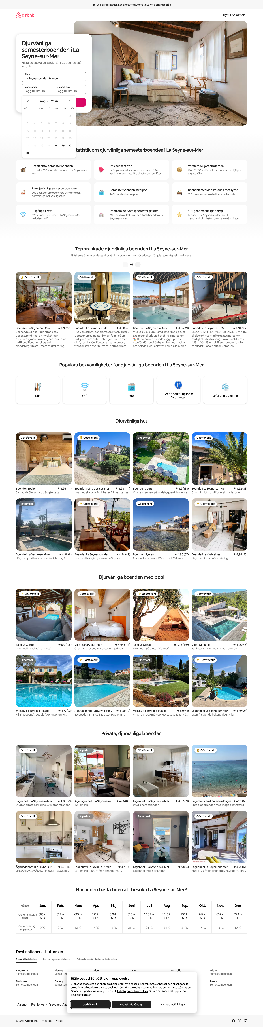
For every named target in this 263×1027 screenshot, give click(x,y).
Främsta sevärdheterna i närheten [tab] (97, 959)
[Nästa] (138, 264)
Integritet (47, 1020)
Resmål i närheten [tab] (26, 959)
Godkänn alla (90, 1004)
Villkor (59, 1020)
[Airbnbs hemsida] (25, 15)
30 (70, 145)
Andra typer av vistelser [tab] (57, 959)
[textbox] (38, 91)
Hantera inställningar (173, 1004)
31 (27, 153)
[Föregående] (125, 264)
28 (56, 145)
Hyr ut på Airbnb (234, 15)
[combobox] (54, 78)
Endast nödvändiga (131, 1004)
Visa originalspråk (160, 4)
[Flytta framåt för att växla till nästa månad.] (70, 101)
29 (63, 145)
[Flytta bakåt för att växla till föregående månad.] (28, 101)
